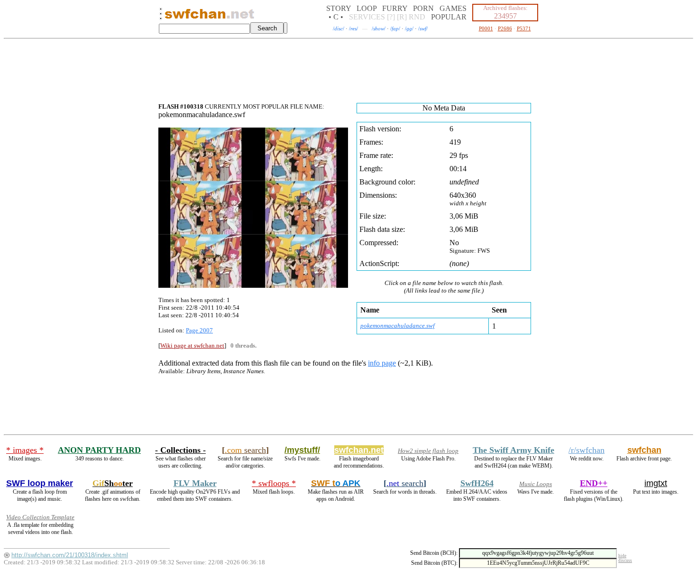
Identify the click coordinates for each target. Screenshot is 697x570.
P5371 (524, 28)
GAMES (453, 8)
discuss (625, 560)
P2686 (505, 28)
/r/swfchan (587, 450)
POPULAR (449, 17)
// (338, 28)
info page (382, 363)
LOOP (366, 8)
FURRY (394, 8)
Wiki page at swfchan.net (192, 345)
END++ (593, 483)
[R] (402, 17)
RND (417, 17)
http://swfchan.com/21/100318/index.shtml (69, 555)
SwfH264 (477, 483)
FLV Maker (195, 483)
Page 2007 (199, 330)
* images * (25, 450)
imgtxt (655, 483)
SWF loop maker (39, 483)
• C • (336, 17)
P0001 (486, 28)
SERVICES (367, 17)
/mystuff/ (302, 450)
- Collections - (180, 450)
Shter (112, 483)
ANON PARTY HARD (99, 450)
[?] (391, 17)
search (245, 450)
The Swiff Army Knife (513, 450)
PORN (423, 8)
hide (622, 555)
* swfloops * (274, 483)
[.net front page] (161, 16)
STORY (338, 8)
